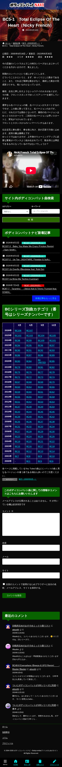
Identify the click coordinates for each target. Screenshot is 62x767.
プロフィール (7, 743)
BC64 (29, 387)
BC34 (52, 426)
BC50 (52, 407)
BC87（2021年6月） (33, 285)
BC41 (40, 417)
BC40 (29, 417)
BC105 (52, 335)
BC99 (29, 340)
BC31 (17, 426)
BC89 (52, 355)
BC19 (17, 441)
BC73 (40, 377)
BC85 (52, 361)
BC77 (40, 372)
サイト (5, 570)
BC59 (17, 392)
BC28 (29, 431)
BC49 (40, 407)
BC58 (52, 397)
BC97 (52, 345)
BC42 (52, 417)
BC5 (40, 461)
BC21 (40, 441)
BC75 (17, 372)
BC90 (17, 350)
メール (5, 557)
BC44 (29, 412)
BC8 (28, 456)
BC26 (52, 436)
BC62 (52, 392)
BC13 (40, 451)
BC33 (40, 426)
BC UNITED (42, 361)
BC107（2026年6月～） (34, 243)
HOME (15, 764)
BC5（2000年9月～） (28, 479)
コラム (5, 738)
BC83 (17, 361)
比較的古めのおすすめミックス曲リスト (31, 625)
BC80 (29, 367)
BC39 (17, 417)
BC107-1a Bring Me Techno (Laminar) (20, 279)
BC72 (29, 377)
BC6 (51, 461)
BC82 (52, 367)
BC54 (52, 402)
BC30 (52, 431)
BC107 (29, 330)
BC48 (29, 407)
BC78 (52, 372)
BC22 (52, 441)
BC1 (28, 461)
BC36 (29, 421)
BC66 (52, 387)
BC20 (29, 441)
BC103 (29, 335)
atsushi (15, 629)
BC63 (17, 387)
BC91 (29, 350)
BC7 (17, 456)
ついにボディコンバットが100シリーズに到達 (34, 685)
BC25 (40, 436)
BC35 (17, 421)
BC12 (29, 451)
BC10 (52, 456)
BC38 (52, 421)
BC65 (40, 387)
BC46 (52, 412)
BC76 (29, 372)
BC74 (52, 377)
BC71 (17, 377)
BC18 (52, 446)
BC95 (29, 345)
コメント (7, 511)
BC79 (17, 367)
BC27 (17, 431)
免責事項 (5, 732)
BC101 (52, 340)
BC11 (17, 451)
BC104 (41, 335)
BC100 (41, 340)
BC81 (40, 367)
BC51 (17, 402)
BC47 (17, 407)
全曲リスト (40, 764)
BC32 (29, 426)
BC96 (40, 345)
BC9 (40, 456)
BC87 (29, 355)
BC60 (29, 392)
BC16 (29, 446)
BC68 (29, 382)
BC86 (17, 355)
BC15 (17, 446)
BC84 (29, 361)
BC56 (29, 397)
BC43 (17, 412)
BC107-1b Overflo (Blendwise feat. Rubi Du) (23, 269)
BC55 (17, 397)
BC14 (52, 451)
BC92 (40, 350)
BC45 (40, 412)
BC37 (40, 421)
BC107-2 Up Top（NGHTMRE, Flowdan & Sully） (26, 259)
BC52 (29, 402)
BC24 (29, 436)
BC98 (17, 340)
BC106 (18, 330)
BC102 (18, 335)
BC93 (52, 350)
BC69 (40, 382)
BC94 (17, 345)
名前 (4, 543)
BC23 (17, 436)
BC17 (40, 446)
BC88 (40, 355)
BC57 (40, 397)
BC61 (40, 392)
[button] (46, 298)
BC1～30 (27, 764)
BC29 (40, 431)
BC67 (17, 382)
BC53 (40, 402)
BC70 (52, 382)
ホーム (5, 727)
